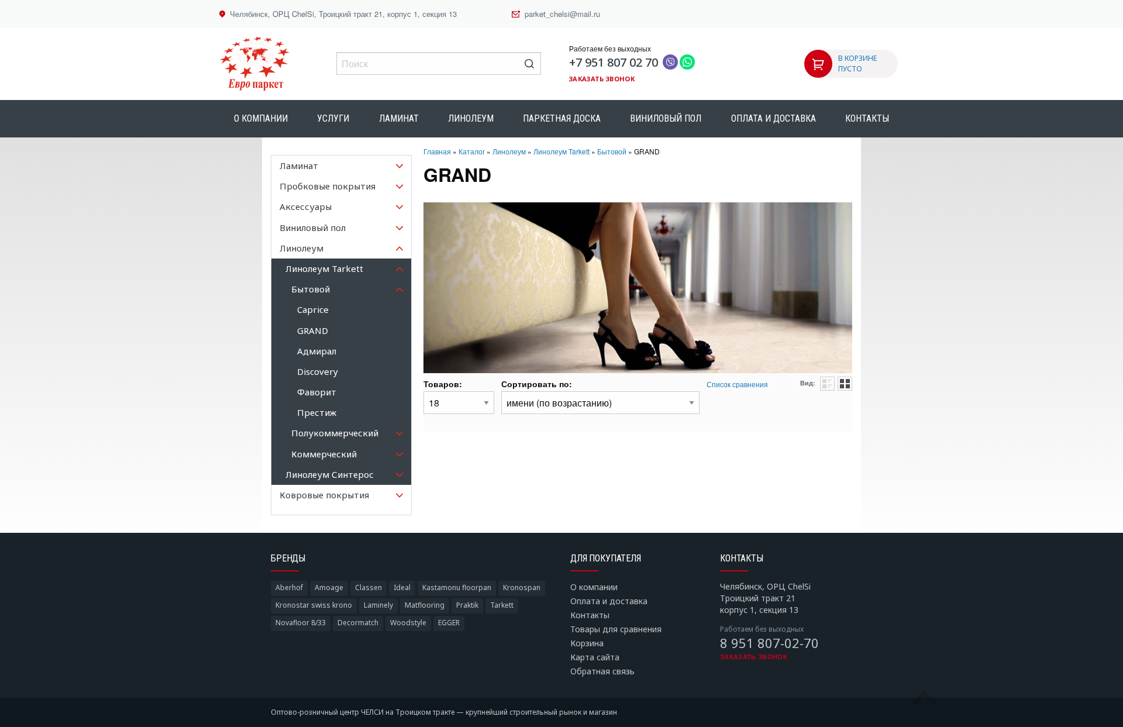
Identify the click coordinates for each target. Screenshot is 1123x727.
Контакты (867, 118)
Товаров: (442, 384)
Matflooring (425, 605)
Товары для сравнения (616, 629)
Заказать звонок (602, 78)
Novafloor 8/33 (300, 623)
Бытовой (611, 151)
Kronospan (521, 587)
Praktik (467, 605)
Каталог (472, 151)
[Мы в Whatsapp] (687, 62)
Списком (827, 384)
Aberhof (289, 587)
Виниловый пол (665, 118)
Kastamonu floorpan (456, 587)
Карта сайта (594, 657)
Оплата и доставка (773, 118)
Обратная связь (602, 671)
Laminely (378, 605)
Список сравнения (737, 384)
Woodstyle (408, 623)
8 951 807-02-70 (769, 643)
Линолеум (471, 118)
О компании (261, 118)
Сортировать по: (536, 384)
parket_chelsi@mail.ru (562, 13)
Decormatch (357, 623)
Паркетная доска (562, 118)
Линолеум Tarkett (561, 151)
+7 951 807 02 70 (613, 62)
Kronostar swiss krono (313, 605)
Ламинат (399, 118)
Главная (437, 151)
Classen (368, 587)
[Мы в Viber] (670, 62)
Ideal (402, 587)
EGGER (449, 623)
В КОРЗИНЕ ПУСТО (857, 63)
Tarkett (502, 605)
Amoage (329, 587)
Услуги (333, 118)
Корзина (587, 643)
